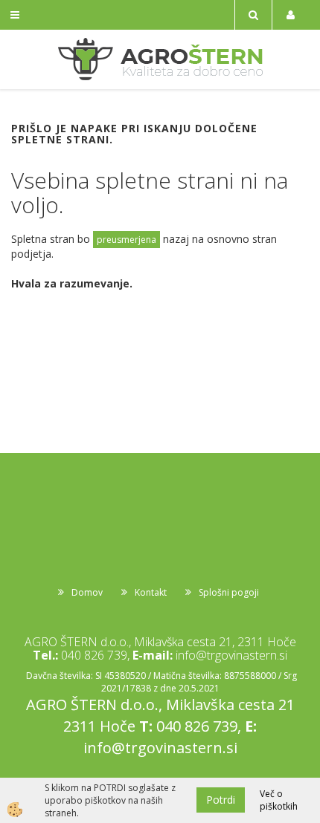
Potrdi (220, 800)
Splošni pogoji (229, 592)
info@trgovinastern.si (231, 655)
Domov (87, 592)
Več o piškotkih (279, 800)
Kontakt (151, 592)
